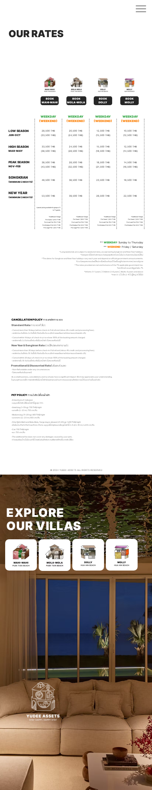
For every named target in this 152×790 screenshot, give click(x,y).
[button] (141, 9)
